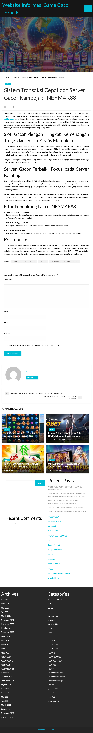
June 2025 (5, 644)
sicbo (50, 632)
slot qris (51, 668)
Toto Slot (51, 697)
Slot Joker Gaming (55, 660)
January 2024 (6, 709)
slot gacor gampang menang (59, 573)
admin (9, 107)
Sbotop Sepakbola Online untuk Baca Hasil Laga (67, 511)
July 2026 (5, 600)
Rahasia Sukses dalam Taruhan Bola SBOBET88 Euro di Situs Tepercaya (64, 434)
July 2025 (5, 640)
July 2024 (5, 689)
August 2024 (6, 685)
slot (15, 77)
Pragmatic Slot (54, 545)
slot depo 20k (53, 648)
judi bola (51, 608)
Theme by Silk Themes (46, 730)
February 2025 (7, 660)
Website (7, 333)
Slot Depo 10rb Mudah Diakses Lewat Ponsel (65, 507)
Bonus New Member (56, 600)
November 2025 (7, 624)
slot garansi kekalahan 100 (58, 535)
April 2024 (5, 701)
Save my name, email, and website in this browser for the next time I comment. (34, 345)
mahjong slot (53, 616)
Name (6, 312)
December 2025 (7, 620)
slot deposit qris (54, 521)
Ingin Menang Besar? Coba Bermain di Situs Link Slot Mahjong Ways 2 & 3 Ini (20, 465)
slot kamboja (9, 119)
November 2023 (7, 717)
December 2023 (7, 713)
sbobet (50, 628)
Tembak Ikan (53, 693)
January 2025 (6, 664)
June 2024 (5, 693)
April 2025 (5, 652)
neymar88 (17, 261)
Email (6, 322)
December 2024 (7, 668)
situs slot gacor (30, 261)
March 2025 (6, 656)
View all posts (32, 377)
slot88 (50, 554)
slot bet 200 (53, 530)
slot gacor (42, 261)
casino (50, 604)
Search (8, 479)
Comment (8, 280)
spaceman (52, 559)
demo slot (52, 526)
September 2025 (7, 632)
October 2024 (6, 676)
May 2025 (5, 648)
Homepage (7, 77)
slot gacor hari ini (54, 656)
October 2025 (6, 628)
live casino (52, 612)
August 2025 (6, 636)
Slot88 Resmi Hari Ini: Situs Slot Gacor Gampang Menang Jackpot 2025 (20, 434)
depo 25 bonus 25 (55, 564)
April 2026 (5, 612)
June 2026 (5, 604)
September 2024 (7, 681)
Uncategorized (53, 701)
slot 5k (51, 568)
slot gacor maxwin (55, 549)
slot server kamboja (71, 261)
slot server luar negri (55, 681)
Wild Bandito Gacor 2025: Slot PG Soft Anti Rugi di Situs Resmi (65, 465)
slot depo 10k (53, 516)
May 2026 (5, 608)
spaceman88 (53, 689)
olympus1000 (53, 624)
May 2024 (5, 697)
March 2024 (6, 705)
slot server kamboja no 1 (57, 676)
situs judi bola (53, 578)
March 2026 (6, 616)
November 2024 (7, 672)
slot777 (51, 685)
